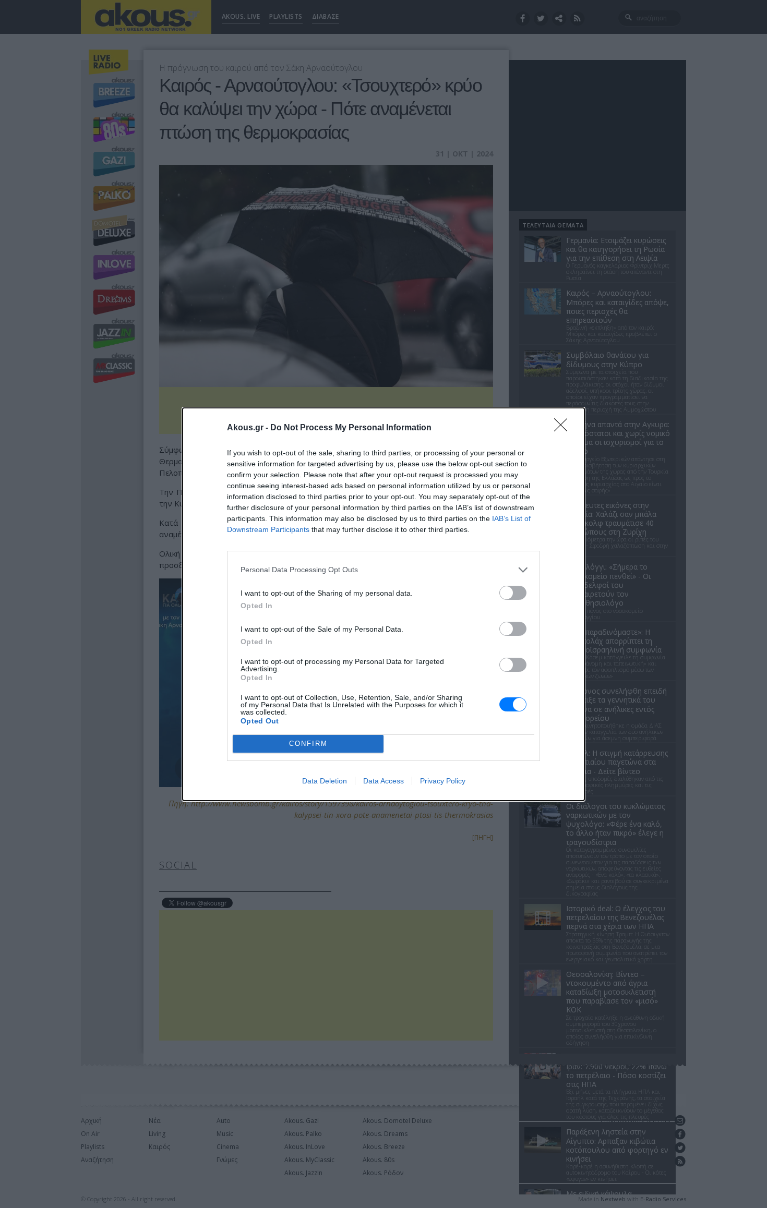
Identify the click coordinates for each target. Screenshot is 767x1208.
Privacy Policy (442, 781)
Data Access (383, 781)
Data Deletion (324, 781)
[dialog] (383, 604)
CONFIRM (308, 743)
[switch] (512, 593)
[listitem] (383, 569)
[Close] (564, 428)
